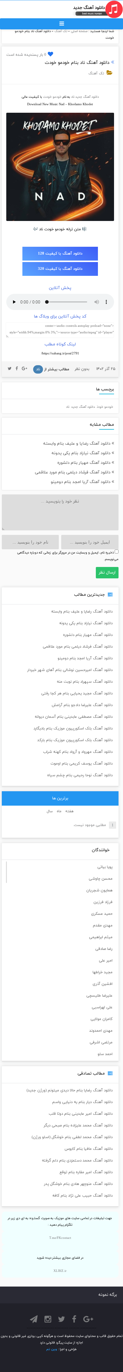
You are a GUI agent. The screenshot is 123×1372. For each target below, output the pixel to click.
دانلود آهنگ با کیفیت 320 (60, 269)
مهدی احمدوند (101, 1030)
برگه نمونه (108, 1295)
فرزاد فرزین (103, 902)
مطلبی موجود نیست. (89, 825)
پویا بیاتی (105, 867)
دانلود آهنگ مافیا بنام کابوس (88, 1149)
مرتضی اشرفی (101, 1042)
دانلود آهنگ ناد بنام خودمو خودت (77, 63)
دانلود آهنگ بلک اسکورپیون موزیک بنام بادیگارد (73, 728)
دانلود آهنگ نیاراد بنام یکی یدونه (82, 453)
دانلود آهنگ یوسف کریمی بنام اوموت (81, 763)
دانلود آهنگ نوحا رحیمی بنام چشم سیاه (80, 775)
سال (50, 811)
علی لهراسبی (102, 1007)
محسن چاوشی (101, 878)
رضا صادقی (104, 949)
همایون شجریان (99, 890)
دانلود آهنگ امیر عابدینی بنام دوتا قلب (81, 1114)
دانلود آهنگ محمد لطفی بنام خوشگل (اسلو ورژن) (72, 1137)
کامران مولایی (101, 1019)
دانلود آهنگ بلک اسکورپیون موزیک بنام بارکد (75, 740)
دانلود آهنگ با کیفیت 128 (60, 253)
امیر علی (106, 960)
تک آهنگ (60, 31)
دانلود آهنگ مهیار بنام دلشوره (84, 463)
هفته (69, 811)
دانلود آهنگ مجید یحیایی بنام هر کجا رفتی (77, 693)
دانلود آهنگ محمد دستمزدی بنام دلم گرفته (77, 1160)
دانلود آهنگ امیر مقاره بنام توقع (86, 1172)
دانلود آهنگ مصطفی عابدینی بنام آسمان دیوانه (74, 717)
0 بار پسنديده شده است (26, 55)
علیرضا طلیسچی (99, 995)
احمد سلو (105, 1054)
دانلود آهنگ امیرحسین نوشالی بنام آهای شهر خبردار (70, 670)
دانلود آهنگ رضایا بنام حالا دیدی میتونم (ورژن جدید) (70, 1090)
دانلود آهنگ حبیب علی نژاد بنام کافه (82, 1195)
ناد (72, 96)
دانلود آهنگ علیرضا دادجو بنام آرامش (82, 705)
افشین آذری (103, 984)
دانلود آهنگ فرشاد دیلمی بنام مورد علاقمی (73, 472)
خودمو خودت (52, 96)
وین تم (51, 1349)
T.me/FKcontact (60, 1238)
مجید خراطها (103, 972)
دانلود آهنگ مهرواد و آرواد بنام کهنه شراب (78, 752)
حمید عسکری (102, 914)
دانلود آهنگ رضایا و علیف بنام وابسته (77, 443)
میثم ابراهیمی (101, 937)
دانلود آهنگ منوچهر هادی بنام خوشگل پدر (78, 1184)
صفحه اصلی (79, 31)
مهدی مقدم (103, 925)
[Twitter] (9, 369)
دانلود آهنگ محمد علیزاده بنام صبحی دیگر (78, 1125)
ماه (59, 811)
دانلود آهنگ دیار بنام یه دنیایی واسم (82, 1102)
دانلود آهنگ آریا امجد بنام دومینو (81, 482)
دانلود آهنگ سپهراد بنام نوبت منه (85, 682)
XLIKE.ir (60, 1271)
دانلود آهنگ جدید (87, 96)
